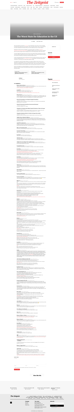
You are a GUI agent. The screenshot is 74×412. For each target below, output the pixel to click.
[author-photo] (51, 389)
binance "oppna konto (21, 345)
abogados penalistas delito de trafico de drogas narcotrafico (29, 113)
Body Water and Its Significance (54, 95)
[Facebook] (50, 48)
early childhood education (28, 58)
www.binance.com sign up (22, 308)
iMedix (18, 250)
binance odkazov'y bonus (22, 315)
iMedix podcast (31, 254)
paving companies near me (22, 280)
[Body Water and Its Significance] (50, 95)
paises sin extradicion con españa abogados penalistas (27, 99)
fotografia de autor (20, 145)
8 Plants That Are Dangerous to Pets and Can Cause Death (37, 73)
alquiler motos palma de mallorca (23, 117)
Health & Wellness (37, 403)
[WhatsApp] (55, 48)
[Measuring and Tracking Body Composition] (50, 92)
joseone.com (19, 285)
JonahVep (18, 242)
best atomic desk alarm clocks (21, 275)
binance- (18, 305)
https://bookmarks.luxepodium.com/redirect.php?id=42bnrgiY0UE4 (26, 327)
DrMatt (34, 41)
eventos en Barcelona (21, 173)
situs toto (19, 312)
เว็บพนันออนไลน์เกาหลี (20, 339)
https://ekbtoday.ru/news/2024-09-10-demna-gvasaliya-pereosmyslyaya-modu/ (28, 92)
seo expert (19, 134)
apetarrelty (19, 348)
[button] (15, 2)
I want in (56, 405)
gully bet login (20, 137)
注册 (17, 335)
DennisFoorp (19, 233)
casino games (19, 295)
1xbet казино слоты (19, 262)
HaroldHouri (19, 323)
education (26, 45)
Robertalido (19, 212)
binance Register (20, 319)
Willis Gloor (19, 164)
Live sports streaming (21, 130)
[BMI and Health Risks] (50, 82)
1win (17, 245)
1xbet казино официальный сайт (23, 258)
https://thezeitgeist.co (22, 79)
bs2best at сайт (19, 228)
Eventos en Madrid (20, 176)
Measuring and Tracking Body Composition (55, 92)
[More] (57, 48)
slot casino (19, 291)
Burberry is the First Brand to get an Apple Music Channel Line (21, 73)
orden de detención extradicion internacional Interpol (27, 104)
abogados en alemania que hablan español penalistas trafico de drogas (31, 108)
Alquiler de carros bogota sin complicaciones (25, 141)
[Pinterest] (54, 48)
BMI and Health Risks (55, 82)
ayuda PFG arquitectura (21, 122)
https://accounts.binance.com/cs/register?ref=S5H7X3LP (25, 87)
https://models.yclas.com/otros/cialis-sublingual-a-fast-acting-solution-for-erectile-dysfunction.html (31, 196)
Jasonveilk (19, 190)
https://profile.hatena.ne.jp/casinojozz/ (22, 236)
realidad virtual (20, 266)
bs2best (18, 185)
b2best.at (18, 180)
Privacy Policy (58, 407)
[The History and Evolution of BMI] (50, 86)
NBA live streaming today (22, 127)
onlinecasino (19, 331)
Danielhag (19, 148)
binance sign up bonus (21, 85)
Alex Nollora (19, 301)
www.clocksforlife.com (21, 271)
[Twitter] (52, 48)
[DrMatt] (16, 79)
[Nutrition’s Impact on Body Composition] (50, 89)
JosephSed (19, 90)
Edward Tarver (19, 94)
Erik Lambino (19, 169)
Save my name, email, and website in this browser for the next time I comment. (25, 367)
